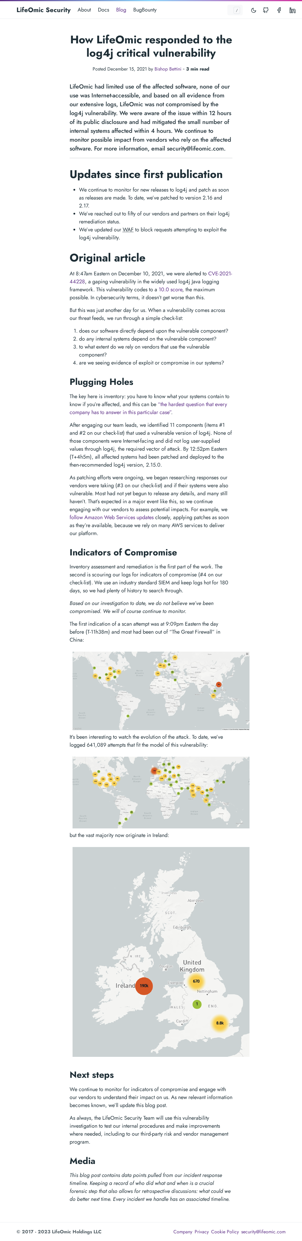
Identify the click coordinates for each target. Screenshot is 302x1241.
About (84, 10)
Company (182, 1231)
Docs (103, 10)
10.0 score (170, 289)
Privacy (202, 1231)
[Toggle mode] (254, 10)
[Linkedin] (292, 10)
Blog (121, 10)
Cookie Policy (225, 1231)
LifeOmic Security (43, 9)
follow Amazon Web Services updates (112, 517)
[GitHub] (267, 10)
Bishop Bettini (168, 69)
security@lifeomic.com (263, 1231)
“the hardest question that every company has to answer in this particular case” (148, 408)
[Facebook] (279, 10)
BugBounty (145, 10)
